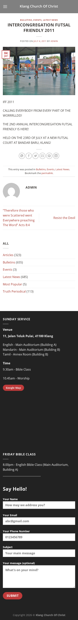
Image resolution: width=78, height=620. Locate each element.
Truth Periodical (14, 291)
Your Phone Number (16, 531)
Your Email (10, 515)
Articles (8, 255)
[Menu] (5, 6)
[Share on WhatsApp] (22, 156)
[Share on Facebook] (29, 156)
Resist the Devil (64, 218)
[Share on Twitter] (35, 156)
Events (37, 19)
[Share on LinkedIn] (56, 156)
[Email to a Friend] (42, 156)
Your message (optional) (19, 563)
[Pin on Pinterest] (49, 156)
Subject (7, 547)
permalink (47, 173)
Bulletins (26, 19)
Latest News (50, 19)
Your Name (10, 499)
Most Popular (12, 284)
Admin (54, 41)
